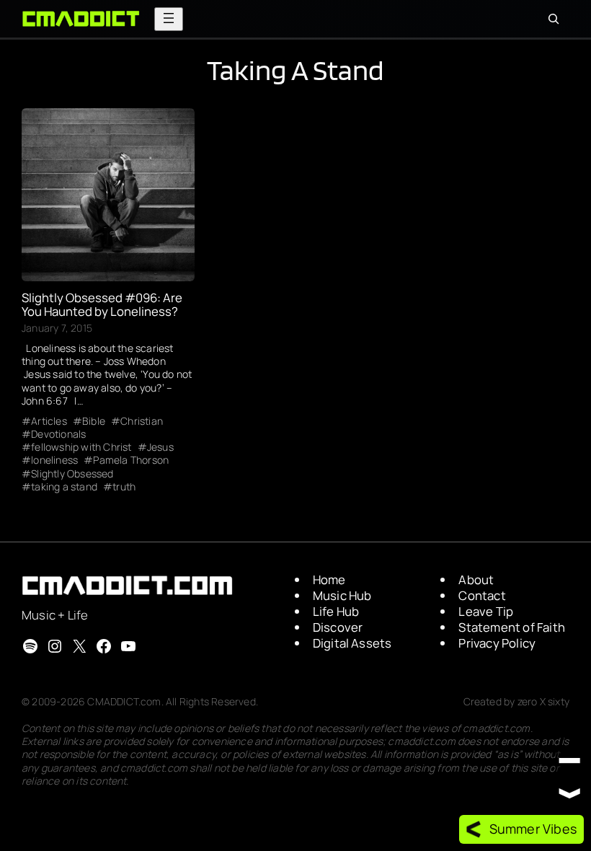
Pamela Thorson (131, 460)
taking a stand (64, 486)
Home (329, 579)
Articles (49, 421)
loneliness (54, 460)
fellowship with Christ (81, 447)
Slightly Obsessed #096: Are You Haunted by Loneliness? (102, 305)
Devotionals (58, 434)
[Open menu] (168, 19)
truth (123, 486)
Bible (93, 421)
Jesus (160, 447)
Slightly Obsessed (72, 473)
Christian (141, 421)
